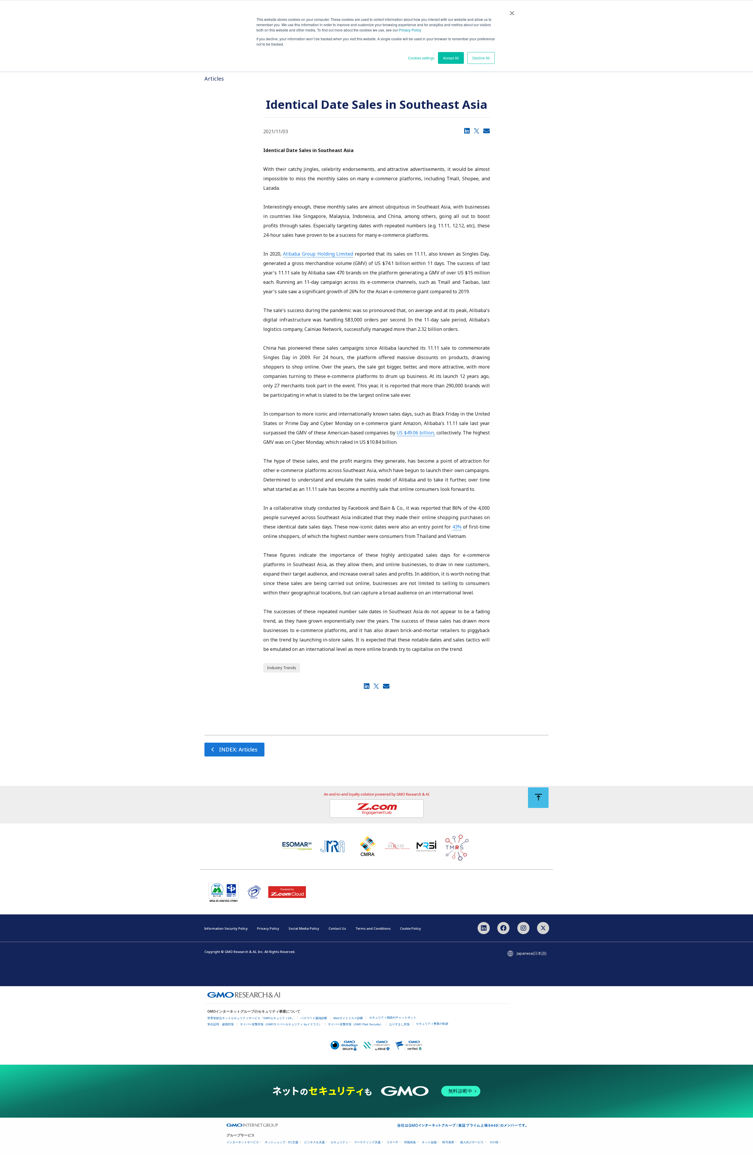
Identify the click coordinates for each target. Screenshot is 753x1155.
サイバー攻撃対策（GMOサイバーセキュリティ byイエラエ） (281, 1024)
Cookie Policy (410, 928)
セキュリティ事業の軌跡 (432, 1023)
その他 (493, 1142)
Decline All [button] (481, 57)
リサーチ (392, 1142)
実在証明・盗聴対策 (220, 1024)
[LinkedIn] (467, 130)
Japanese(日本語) (532, 953)
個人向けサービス (472, 1142)
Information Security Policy (226, 928)
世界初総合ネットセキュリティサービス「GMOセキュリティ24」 (250, 1018)
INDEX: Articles (238, 749)
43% (457, 527)
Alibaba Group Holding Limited (318, 254)
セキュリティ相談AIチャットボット (392, 1017)
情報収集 (410, 1142)
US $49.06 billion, (416, 432)
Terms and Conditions (373, 928)
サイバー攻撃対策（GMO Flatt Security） (355, 1024)
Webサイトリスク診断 (348, 1018)
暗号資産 (448, 1142)
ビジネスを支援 (314, 1142)
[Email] (486, 130)
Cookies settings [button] (421, 57)
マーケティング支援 (367, 1142)
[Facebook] (503, 927)
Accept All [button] (451, 57)
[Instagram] (523, 927)
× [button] (512, 11)
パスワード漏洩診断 (314, 1018)
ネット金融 (429, 1142)
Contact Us (337, 928)
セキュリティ (339, 1142)
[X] (476, 130)
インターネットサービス (242, 1142)
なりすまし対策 (399, 1024)
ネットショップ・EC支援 (281, 1142)
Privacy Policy (410, 29)
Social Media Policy (304, 928)
